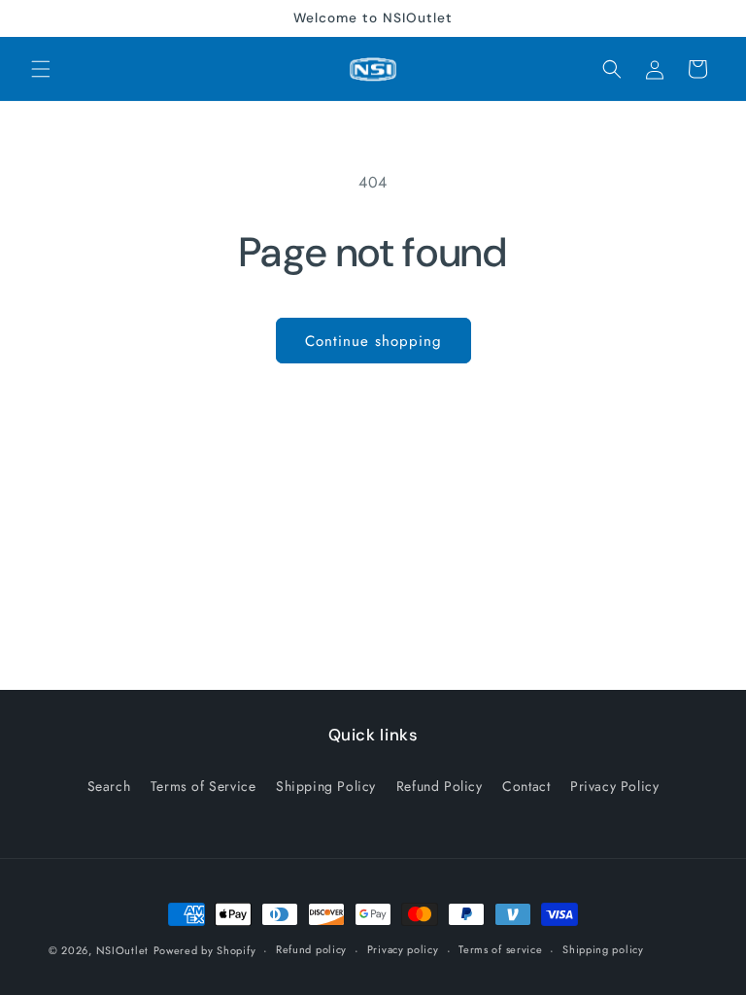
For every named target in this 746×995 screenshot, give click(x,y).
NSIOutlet (122, 950)
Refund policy (311, 949)
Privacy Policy (614, 786)
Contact (526, 786)
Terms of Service (203, 786)
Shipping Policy (326, 786)
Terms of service (500, 949)
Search (109, 786)
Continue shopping (373, 341)
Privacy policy (403, 949)
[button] (40, 69)
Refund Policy (439, 786)
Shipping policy (603, 949)
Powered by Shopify (204, 950)
